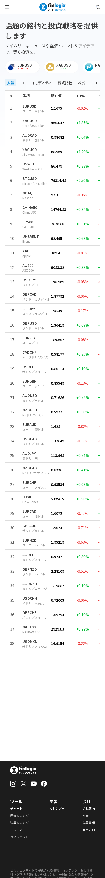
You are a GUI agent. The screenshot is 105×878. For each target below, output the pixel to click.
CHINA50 (29, 207)
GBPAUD (29, 525)
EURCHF (29, 482)
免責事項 (89, 823)
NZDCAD (29, 467)
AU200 (27, 265)
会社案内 (89, 808)
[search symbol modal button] (98, 7)
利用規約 (89, 830)
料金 (86, 816)
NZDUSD (29, 409)
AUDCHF (29, 554)
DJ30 (26, 496)
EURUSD (29, 106)
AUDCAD (29, 135)
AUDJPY (29, 453)
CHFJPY (28, 308)
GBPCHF (29, 612)
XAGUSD (29, 149)
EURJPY (29, 337)
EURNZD (29, 540)
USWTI (28, 164)
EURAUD (29, 424)
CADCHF (29, 352)
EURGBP (29, 381)
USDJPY (29, 279)
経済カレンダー (21, 816)
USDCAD (29, 438)
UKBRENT (30, 236)
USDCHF (29, 366)
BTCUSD (29, 178)
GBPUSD (29, 323)
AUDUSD (29, 395)
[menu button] (7, 7)
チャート (16, 808)
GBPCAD (29, 294)
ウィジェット (19, 837)
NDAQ (27, 192)
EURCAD (29, 511)
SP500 (27, 221)
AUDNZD (29, 583)
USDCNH (29, 598)
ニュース (16, 830)
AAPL (26, 250)
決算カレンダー (21, 823)
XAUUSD (29, 120)
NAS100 (29, 626)
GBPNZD (29, 569)
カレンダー (57, 808)
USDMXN (29, 641)
